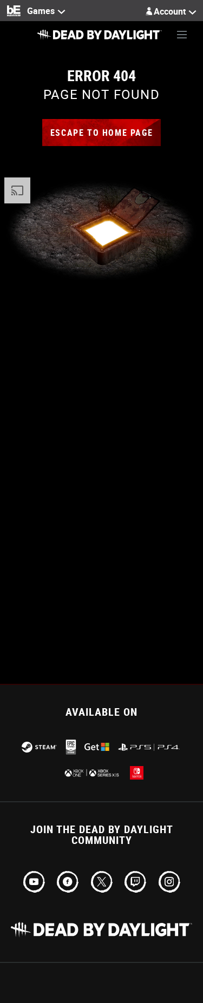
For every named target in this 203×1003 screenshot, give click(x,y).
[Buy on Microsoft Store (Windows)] (96, 747)
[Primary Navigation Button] (182, 34)
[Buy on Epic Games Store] (71, 747)
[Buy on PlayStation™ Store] (149, 747)
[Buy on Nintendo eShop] (136, 773)
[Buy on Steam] (39, 747)
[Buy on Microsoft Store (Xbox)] (91, 773)
